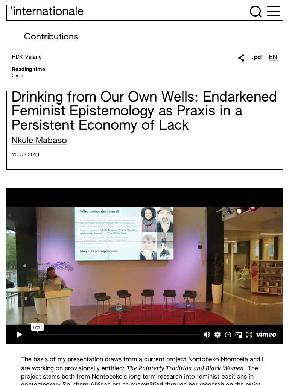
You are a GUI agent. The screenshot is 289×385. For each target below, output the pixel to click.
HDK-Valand (27, 57)
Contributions (51, 37)
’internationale (47, 12)
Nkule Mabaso (39, 141)
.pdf (257, 58)
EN (273, 58)
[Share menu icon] (241, 58)
